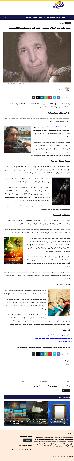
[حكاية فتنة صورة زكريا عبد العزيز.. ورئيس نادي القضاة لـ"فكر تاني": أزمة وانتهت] (59, 413)
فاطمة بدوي (62, 89)
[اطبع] (33, 97)
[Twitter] (54, 97)
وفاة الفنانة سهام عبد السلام (22, 347)
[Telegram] (22, 450)
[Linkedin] (42, 97)
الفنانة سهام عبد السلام (47, 347)
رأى (44, 17)
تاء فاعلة (40, 17)
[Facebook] (58, 97)
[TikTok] (20, 450)
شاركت (57, 127)
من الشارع (58, 17)
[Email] (38, 97)
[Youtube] (13, 450)
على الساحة (52, 17)
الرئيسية (63, 17)
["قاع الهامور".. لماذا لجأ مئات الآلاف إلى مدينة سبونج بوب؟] (15, 413)
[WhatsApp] (46, 97)
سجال (48, 17)
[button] (6, 17)
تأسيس (50, 127)
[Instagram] (28, 450)
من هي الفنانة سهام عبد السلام (35, 347)
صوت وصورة (35, 17)
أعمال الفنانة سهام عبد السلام (59, 347)
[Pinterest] (50, 97)
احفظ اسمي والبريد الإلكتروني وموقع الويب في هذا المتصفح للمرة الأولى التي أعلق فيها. (49, 386)
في (53, 127)
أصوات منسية (28, 17)
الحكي (46, 127)
